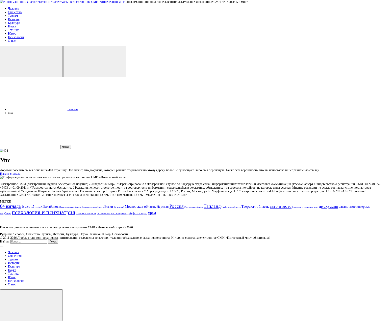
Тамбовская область (231, 207)
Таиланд (212, 206)
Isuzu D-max (32, 206)
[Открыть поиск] (31, 61)
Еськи (108, 207)
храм (152, 213)
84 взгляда (10, 206)
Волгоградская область (93, 207)
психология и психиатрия (43, 212)
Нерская (163, 207)
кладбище (5, 213)
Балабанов (51, 207)
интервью (363, 207)
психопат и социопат (86, 213)
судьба (128, 213)
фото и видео (140, 213)
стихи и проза (118, 213)
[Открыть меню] (95, 61)
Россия (176, 206)
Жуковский (119, 207)
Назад (65, 146)
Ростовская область (193, 207)
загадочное (347, 207)
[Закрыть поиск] (1, 246)
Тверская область (255, 206)
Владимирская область (70, 207)
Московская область (140, 207)
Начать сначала (10, 173)
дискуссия (328, 206)
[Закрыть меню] (31, 305)
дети (316, 207)
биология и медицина (302, 207)
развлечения (104, 213)
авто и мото (281, 206)
